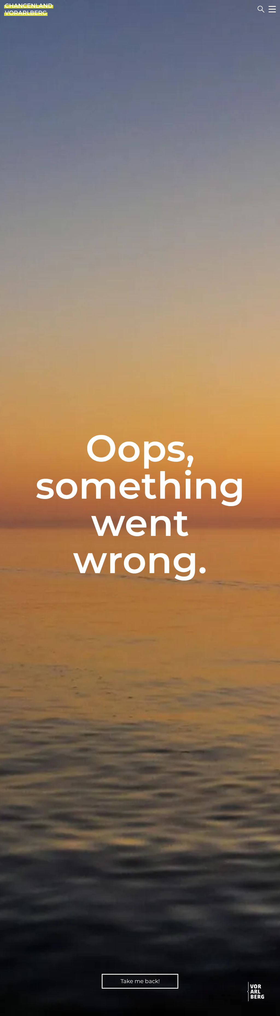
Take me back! (140, 981)
